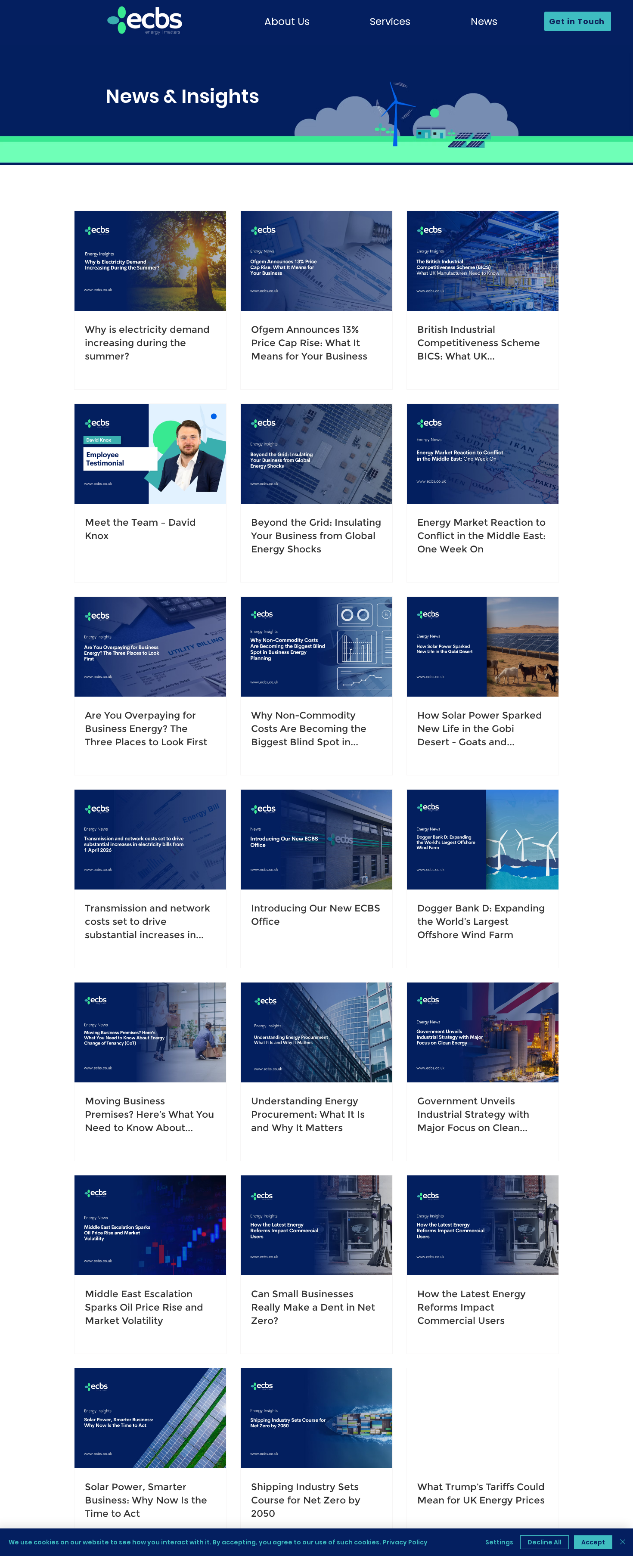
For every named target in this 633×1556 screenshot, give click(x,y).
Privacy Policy (405, 1542)
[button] (287, 21)
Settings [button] (499, 1542)
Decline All (545, 1542)
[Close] (622, 1542)
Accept (593, 1542)
